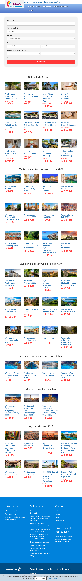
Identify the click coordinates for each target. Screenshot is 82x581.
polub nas (49, 2)
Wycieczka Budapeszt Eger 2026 (30, 188)
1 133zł (49, 160)
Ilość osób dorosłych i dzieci (16, 50)
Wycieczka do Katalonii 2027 (29, 444)
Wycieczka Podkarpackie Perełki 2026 (10, 283)
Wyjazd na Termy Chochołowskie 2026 (12, 375)
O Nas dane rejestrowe (12, 511)
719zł (10, 417)
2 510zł (68, 219)
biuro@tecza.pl (37, 2)
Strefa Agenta (58, 2)
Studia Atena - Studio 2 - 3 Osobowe (67, 96)
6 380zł (11, 477)
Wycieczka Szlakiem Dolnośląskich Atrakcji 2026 (48, 284)
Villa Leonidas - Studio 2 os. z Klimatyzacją (67, 153)
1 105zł (11, 222)
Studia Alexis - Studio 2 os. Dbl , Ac (12, 153)
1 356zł (68, 103)
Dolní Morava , (28, 314)
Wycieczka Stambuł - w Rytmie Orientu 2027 (48, 446)
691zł (29, 417)
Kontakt (57, 514)
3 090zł (11, 248)
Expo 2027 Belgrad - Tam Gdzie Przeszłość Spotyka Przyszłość (50, 476)
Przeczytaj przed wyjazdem (64, 536)
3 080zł (11, 191)
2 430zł (68, 481)
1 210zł (68, 160)
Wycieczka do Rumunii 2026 (10, 187)
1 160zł (49, 105)
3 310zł (68, 191)
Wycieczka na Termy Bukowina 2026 (30, 375)
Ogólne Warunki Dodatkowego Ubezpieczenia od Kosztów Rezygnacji (40, 518)
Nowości (30, 10)
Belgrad (44, 484)
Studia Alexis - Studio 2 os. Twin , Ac (31, 96)
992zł (48, 219)
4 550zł (30, 448)
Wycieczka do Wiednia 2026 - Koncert (48, 188)
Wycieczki (31, 6)
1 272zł (68, 129)
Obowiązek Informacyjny (38, 545)
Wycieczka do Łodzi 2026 (48, 339)
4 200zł (68, 455)
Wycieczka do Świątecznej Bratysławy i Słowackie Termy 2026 (12, 410)
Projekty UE (47, 6)
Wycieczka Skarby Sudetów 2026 (31, 310)
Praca (57, 517)
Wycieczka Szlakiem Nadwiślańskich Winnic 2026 (67, 341)
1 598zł (11, 288)
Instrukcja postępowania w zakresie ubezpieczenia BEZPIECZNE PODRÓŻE (39, 537)
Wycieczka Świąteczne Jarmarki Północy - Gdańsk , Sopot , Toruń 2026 (50, 410)
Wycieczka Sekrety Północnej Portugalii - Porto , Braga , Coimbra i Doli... (69, 448)
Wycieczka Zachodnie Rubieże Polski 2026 (13, 340)
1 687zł (49, 485)
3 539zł (30, 477)
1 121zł (68, 347)
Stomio (7, 130)
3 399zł (49, 453)
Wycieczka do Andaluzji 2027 (11, 473)
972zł (67, 314)
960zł (10, 103)
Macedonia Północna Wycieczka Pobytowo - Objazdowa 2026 (49, 248)
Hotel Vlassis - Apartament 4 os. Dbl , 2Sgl (49, 153)
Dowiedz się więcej (53, 578)
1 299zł (49, 193)
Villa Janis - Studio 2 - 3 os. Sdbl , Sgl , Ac (31, 125)
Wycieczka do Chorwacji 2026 (11, 244)
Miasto (9, 35)
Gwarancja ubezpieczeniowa (39, 542)
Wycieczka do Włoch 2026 (67, 187)
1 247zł (11, 316)
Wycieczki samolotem (60, 6)
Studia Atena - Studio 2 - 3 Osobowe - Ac (11, 96)
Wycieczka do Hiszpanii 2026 (30, 216)
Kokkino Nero (9, 101)
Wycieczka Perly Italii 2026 (68, 216)
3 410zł (49, 255)
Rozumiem (41, 578)
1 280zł (30, 250)
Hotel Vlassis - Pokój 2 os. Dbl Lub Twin (11, 125)
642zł (48, 343)
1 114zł (49, 129)
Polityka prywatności (11, 514)
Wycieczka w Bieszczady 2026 (68, 310)
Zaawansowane (12, 58)
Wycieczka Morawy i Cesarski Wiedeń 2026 (31, 245)
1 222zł (49, 417)
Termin (9, 43)
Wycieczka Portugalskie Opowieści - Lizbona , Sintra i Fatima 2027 (11, 448)
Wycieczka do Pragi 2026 (48, 216)
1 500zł (30, 193)
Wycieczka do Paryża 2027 (29, 473)
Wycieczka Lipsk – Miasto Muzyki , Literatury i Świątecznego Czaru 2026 (31, 410)
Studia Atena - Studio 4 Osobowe (31, 152)
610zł (29, 158)
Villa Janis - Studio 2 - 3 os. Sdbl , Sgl (50, 124)
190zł (10, 380)
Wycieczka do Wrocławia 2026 (30, 339)
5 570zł (30, 219)
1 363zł (11, 132)
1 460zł (68, 250)
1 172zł (30, 132)
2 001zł (11, 345)
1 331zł (30, 316)
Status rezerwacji (60, 511)
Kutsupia (64, 158)
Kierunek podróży (13, 28)
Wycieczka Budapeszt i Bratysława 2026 (12, 217)
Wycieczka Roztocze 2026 (30, 282)
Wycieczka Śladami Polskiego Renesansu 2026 (68, 283)
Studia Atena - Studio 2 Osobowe (68, 124)
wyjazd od (11, 46)
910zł (29, 103)
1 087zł (30, 285)
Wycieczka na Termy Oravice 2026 (48, 375)
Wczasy (38, 6)
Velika (26, 130)
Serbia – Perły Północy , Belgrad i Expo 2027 (69, 474)
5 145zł (11, 455)
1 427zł (49, 314)
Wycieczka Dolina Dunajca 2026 (49, 310)
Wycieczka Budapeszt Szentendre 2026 (68, 245)
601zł (29, 343)
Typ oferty (10, 20)
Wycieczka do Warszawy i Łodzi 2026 (12, 311)
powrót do (45, 46)
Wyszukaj (42, 61)
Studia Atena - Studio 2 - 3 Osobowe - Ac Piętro (48, 97)
